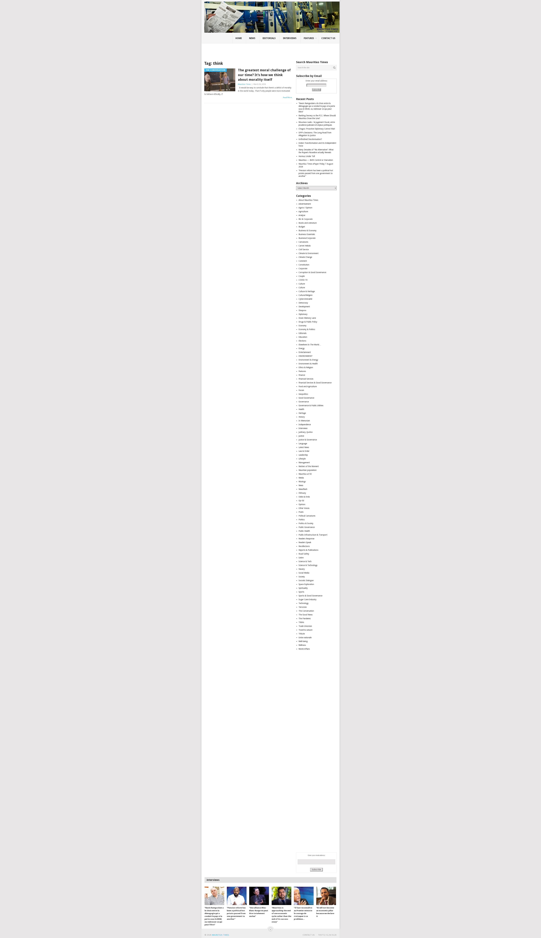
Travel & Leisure (305, 630)
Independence (305, 424)
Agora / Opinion (305, 208)
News (252, 38)
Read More (287, 97)
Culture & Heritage (307, 291)
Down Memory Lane (307, 318)
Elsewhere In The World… (310, 344)
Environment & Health (308, 363)
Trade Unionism (305, 626)
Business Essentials (307, 234)
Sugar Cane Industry (307, 599)
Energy (302, 348)
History (302, 417)
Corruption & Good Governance (312, 272)
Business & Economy (307, 230)
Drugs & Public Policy (308, 322)
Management (304, 462)
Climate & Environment (308, 253)
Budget (302, 227)
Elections (302, 341)
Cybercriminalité (305, 299)
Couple (302, 276)
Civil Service (304, 249)
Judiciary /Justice (305, 432)
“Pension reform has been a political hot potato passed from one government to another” (316, 173)
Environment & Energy (308, 360)
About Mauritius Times (308, 200)
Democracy (303, 303)
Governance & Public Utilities (311, 405)
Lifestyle (302, 459)
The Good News (305, 615)
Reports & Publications (308, 550)
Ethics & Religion (306, 367)
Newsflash (303, 489)
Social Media (304, 573)
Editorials (269, 38)
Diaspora (302, 310)
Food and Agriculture (308, 386)
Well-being (303, 641)
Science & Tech (305, 561)
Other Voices (304, 508)
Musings (302, 481)
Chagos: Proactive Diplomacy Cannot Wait (317, 129)
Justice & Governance (308, 440)
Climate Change (305, 257)
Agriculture (303, 211)
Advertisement (305, 204)
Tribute (302, 634)
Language (303, 443)
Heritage (302, 413)
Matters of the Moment (309, 466)
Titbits (301, 622)
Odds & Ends (304, 497)
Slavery (302, 569)
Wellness (302, 645)
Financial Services (306, 379)
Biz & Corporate (305, 219)
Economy (302, 325)
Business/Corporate (307, 238)
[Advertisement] (252, 50)
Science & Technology (308, 565)
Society (302, 577)
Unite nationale (305, 637)
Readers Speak (305, 542)
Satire (301, 557)
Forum (301, 390)
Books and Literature (308, 223)
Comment (303, 261)
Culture (302, 284)
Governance (304, 402)
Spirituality (303, 588)
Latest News (304, 447)
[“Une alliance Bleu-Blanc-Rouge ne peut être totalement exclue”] (259, 896)
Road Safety (304, 554)
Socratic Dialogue (306, 580)
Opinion (302, 504)
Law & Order (304, 451)
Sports (301, 592)
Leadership (303, 455)
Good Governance (306, 398)
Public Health (304, 531)
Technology (304, 603)
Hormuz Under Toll (307, 156)
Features (309, 38)
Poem (301, 512)
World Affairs (304, 649)
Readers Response (306, 538)
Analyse (302, 215)
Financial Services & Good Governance (315, 383)
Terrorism (303, 607)
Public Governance (307, 527)
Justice (301, 436)
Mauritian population (308, 470)
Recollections (304, 546)
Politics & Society (306, 523)
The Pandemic (305, 618)
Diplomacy (303, 314)
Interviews (289, 38)
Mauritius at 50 (305, 474)
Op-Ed (301, 500)
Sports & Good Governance (310, 596)
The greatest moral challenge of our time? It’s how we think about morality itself (264, 75)
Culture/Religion (305, 295)
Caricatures (303, 242)
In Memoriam (304, 421)
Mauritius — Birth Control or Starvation (316, 160)
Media (301, 478)
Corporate (303, 268)
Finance (302, 375)
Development (304, 306)
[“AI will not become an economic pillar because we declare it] (326, 896)
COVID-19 (303, 280)
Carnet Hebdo (305, 246)
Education (303, 337)
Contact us (328, 38)
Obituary (302, 493)
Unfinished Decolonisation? (310, 139)
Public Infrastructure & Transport (313, 535)
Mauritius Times (244, 84)
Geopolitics (303, 394)
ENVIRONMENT (305, 356)
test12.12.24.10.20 (327, 935)
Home (238, 38)
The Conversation (306, 611)
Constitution (304, 265)
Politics (302, 519)
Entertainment (305, 352)
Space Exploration (306, 584)
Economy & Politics (307, 329)
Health (301, 409)
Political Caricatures (307, 516)
